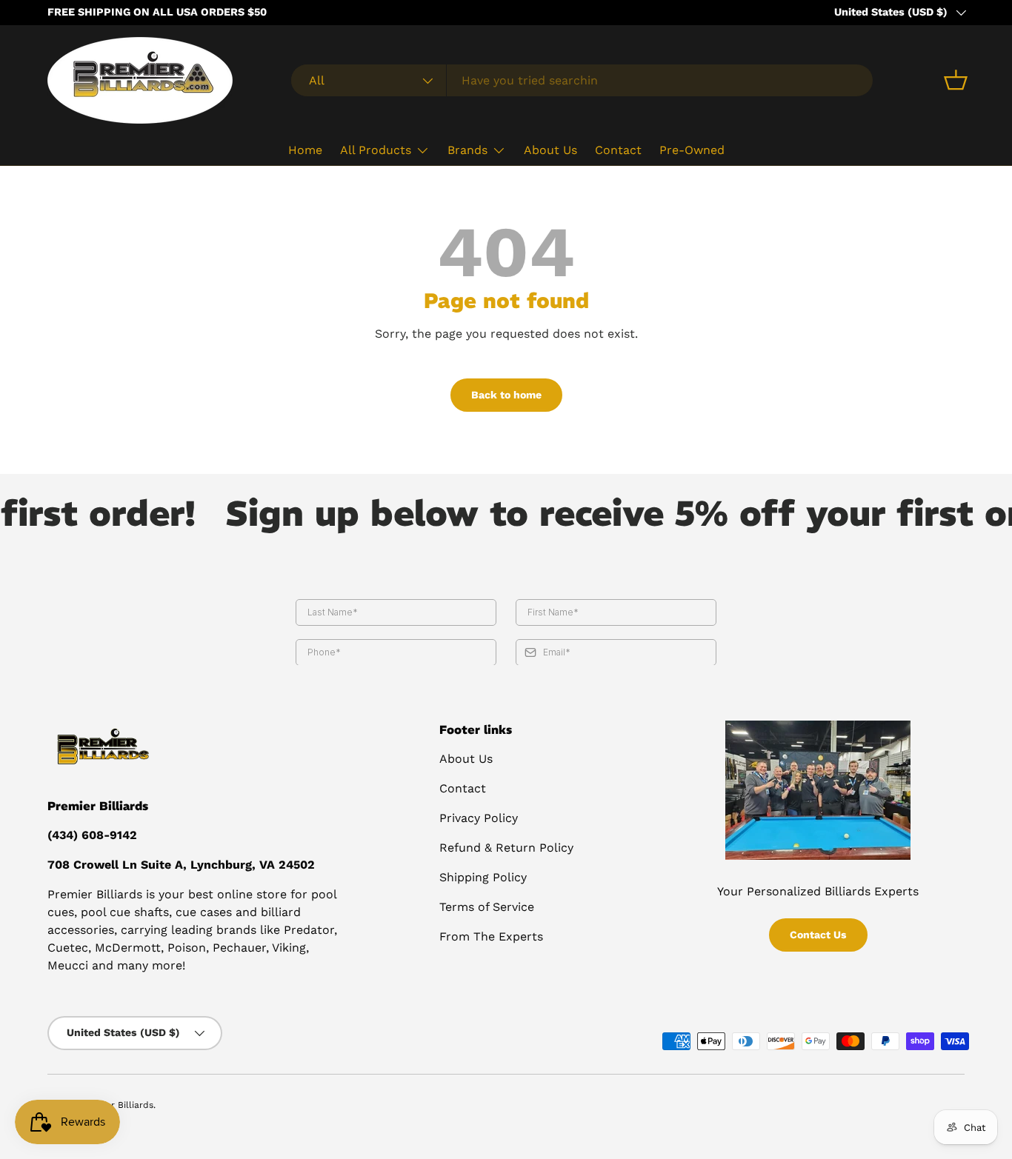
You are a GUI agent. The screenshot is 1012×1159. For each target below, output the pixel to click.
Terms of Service (486, 907)
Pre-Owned (692, 150)
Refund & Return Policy (506, 848)
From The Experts (491, 936)
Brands (467, 150)
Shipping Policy (483, 877)
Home (305, 150)
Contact (618, 150)
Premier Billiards (117, 1105)
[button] (955, 80)
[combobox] (582, 80)
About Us (550, 150)
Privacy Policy (478, 818)
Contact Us (818, 935)
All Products (375, 150)
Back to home (506, 395)
